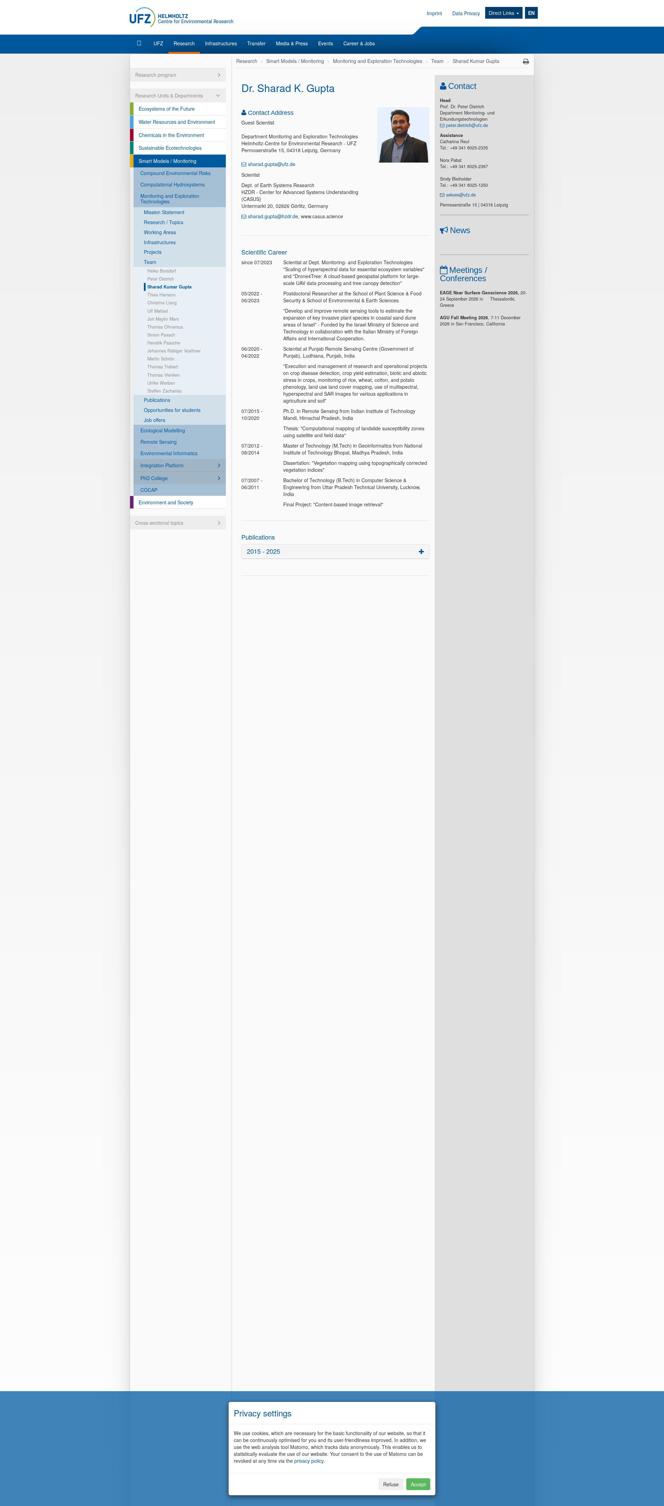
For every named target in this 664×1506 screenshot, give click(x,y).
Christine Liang (162, 303)
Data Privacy (466, 13)
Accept (418, 1484)
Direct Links (502, 12)
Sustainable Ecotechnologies (170, 147)
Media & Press (292, 43)
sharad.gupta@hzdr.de (273, 216)
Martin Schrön (160, 359)
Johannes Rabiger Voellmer (174, 351)
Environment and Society (166, 502)
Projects (153, 251)
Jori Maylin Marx (163, 319)
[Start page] (139, 43)
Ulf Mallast (157, 311)
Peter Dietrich (160, 279)
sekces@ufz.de (461, 195)
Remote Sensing (158, 441)
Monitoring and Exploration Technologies (169, 198)
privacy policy (308, 1460)
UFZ (158, 43)
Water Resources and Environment (177, 121)
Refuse (391, 1484)
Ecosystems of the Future (167, 108)
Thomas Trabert (162, 367)
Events (325, 43)
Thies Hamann (161, 295)
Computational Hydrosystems (172, 184)
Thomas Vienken (163, 375)
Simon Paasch (161, 335)
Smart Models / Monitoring (167, 160)
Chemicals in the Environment (171, 134)
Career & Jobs (359, 43)
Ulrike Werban (161, 383)
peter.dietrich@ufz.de (467, 125)
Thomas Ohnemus (165, 327)
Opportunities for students (172, 409)
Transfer (256, 43)
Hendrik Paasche (163, 343)
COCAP (148, 489)
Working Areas (160, 232)
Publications (157, 399)
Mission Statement (164, 212)
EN (531, 12)
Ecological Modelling (162, 430)
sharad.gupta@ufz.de (271, 163)
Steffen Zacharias (164, 391)
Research (184, 43)
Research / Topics (163, 222)
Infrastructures (221, 43)
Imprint (434, 13)
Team (150, 261)
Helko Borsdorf (161, 271)
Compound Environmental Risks (175, 172)
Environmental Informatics (168, 453)
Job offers (154, 419)
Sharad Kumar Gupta (169, 287)
